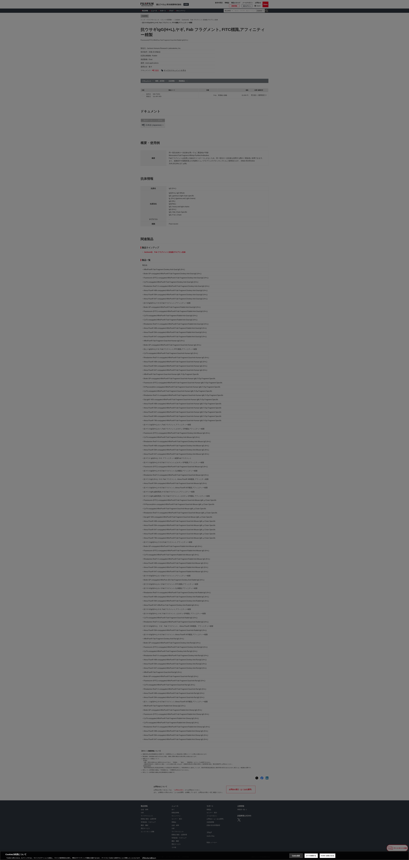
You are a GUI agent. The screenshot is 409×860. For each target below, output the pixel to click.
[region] (204, 855)
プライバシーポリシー (149, 858)
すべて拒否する (311, 855)
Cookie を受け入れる (327, 855)
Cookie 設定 (296, 855)
